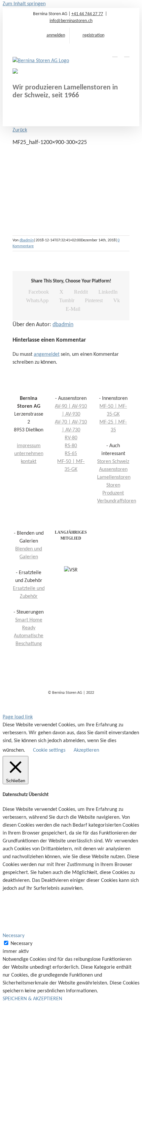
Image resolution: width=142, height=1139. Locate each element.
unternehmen (28, 453)
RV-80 (71, 438)
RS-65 (71, 453)
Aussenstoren (113, 469)
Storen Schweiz (113, 461)
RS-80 (71, 445)
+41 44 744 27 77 (87, 14)
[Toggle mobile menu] (126, 53)
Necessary (21, 943)
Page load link (18, 717)
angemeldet (46, 354)
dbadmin (26, 240)
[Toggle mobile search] (115, 53)
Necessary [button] (13, 935)
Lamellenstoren (113, 477)
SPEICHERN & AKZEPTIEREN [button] (32, 999)
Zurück (20, 130)
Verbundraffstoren (116, 501)
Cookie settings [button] (49, 750)
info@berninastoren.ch (71, 20)
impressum (29, 445)
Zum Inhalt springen (24, 4)
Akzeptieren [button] (86, 750)
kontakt (28, 461)
